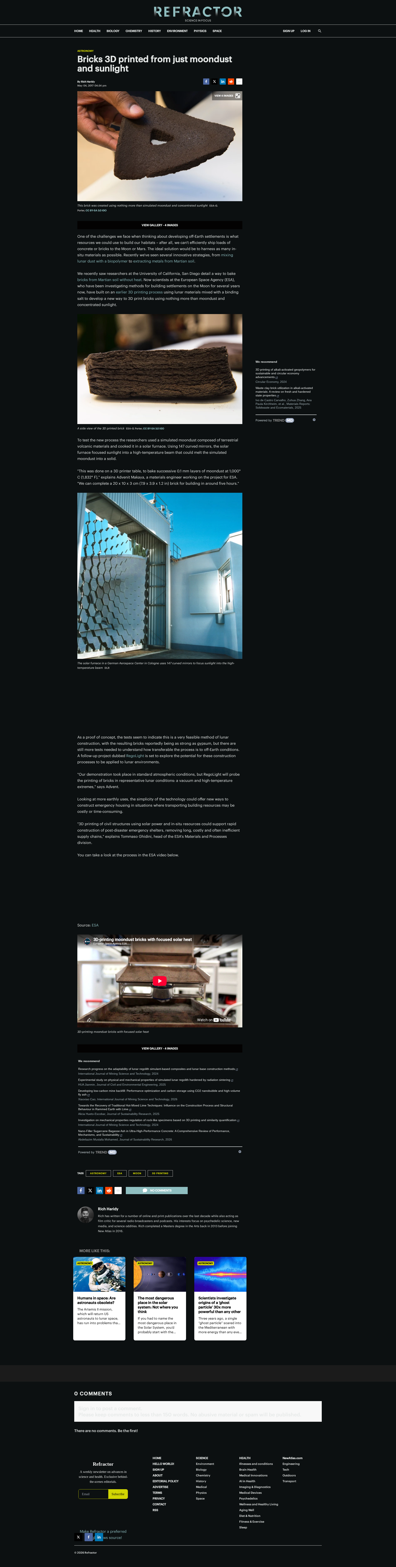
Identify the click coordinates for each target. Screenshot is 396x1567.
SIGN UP (289, 31)
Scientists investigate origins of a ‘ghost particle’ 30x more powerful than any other (219, 1305)
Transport (289, 1481)
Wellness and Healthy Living (258, 1504)
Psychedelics (248, 1498)
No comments (161, 1190)
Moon (137, 1173)
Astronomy (85, 51)
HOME (78, 31)
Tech (286, 1469)
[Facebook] (206, 81)
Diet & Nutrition (249, 1516)
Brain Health (248, 1469)
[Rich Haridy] (85, 1215)
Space (200, 1498)
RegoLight (135, 755)
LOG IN (305, 31)
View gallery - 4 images (160, 225)
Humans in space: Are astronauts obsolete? (96, 1300)
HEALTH (94, 31)
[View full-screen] (237, 95)
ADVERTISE (160, 1487)
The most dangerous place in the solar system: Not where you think (158, 1305)
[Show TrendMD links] (240, 1151)
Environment (205, 1464)
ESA (95, 925)
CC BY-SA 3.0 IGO (96, 210)
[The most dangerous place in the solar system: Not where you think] (160, 1274)
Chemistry (203, 1475)
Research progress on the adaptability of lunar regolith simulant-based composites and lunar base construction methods (156, 1069)
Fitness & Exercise (251, 1521)
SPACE (217, 31)
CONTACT (159, 1504)
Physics (201, 1493)
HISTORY (154, 31)
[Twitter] (214, 81)
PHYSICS (200, 31)
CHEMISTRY (134, 31)
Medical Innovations (253, 1475)
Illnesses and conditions (256, 1464)
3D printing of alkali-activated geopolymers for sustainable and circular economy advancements (285, 373)
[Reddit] (231, 81)
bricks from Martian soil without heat (109, 279)
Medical (201, 1487)
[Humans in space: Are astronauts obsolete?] (99, 1274)
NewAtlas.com (293, 1458)
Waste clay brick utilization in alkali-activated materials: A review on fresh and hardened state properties (284, 391)
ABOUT (158, 1475)
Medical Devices (250, 1493)
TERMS (157, 1493)
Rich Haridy (108, 1209)
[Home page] (198, 12)
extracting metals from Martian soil (163, 261)
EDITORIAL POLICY (166, 1481)
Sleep (243, 1527)
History (201, 1481)
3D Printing (160, 1173)
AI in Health (247, 1481)
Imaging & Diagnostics (255, 1487)
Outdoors (289, 1475)
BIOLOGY (113, 31)
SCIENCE (202, 1458)
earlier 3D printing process (139, 292)
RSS (155, 1510)
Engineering (291, 1464)
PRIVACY (159, 1498)
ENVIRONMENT (177, 31)
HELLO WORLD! (163, 1464)
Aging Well (246, 1510)
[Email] (239, 81)
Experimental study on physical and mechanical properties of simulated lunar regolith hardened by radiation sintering (154, 1079)
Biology (201, 1469)
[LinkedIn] (223, 81)
